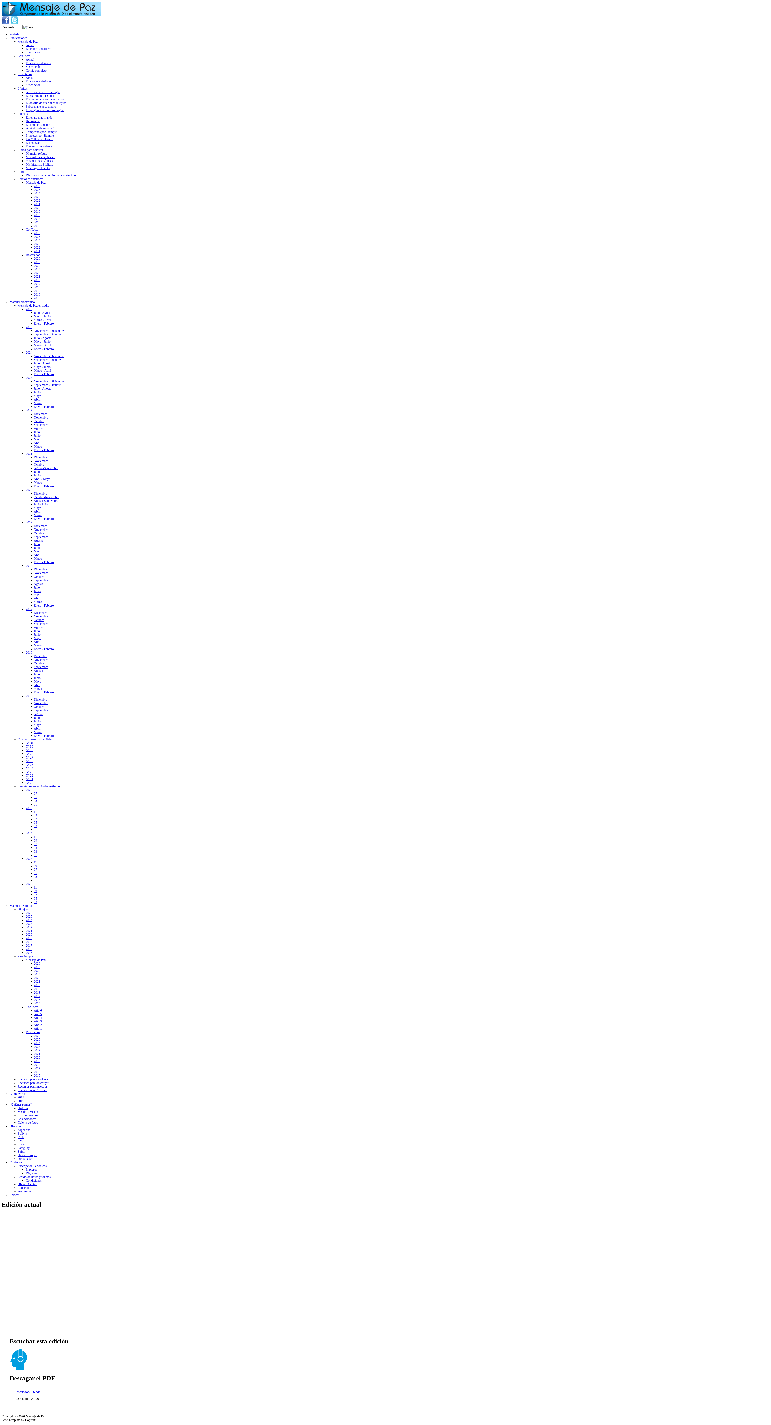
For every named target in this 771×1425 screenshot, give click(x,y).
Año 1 (38, 1028)
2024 (37, 193)
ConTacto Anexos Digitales (35, 739)
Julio (37, 432)
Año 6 (38, 1010)
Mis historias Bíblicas (39, 164)
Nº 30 (29, 746)
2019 (37, 211)
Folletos (23, 114)
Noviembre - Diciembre (49, 330)
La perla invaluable (38, 124)
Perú (20, 1140)
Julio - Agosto (42, 312)
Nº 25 (29, 764)
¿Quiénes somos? (21, 1104)
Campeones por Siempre (41, 132)
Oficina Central (27, 1184)
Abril (37, 399)
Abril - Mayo (42, 479)
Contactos (16, 1162)
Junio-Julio (41, 504)
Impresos (31, 1169)
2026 (37, 186)
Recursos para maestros (32, 1086)
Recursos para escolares (33, 1079)
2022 (37, 200)
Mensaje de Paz (28, 41)
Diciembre (40, 414)
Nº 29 (29, 750)
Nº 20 (29, 782)
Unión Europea (27, 1155)
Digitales (31, 1173)
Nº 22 (29, 775)
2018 (37, 215)
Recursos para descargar (33, 1083)
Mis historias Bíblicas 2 (40, 161)
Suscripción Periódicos (32, 1166)
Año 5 (38, 1014)
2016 (37, 222)
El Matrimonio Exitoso (40, 95)
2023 (37, 197)
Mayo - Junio (42, 316)
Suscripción (33, 52)
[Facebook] (6, 23)
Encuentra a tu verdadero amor (45, 99)
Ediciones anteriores (38, 48)
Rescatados (25, 74)
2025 (37, 189)
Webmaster (25, 1191)
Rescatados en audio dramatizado (39, 786)
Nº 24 (29, 768)
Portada (14, 34)
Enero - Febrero (44, 323)
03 (35, 800)
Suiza (21, 1151)
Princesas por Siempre (40, 135)
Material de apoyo (21, 905)
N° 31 (29, 743)
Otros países (25, 1158)
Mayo (37, 396)
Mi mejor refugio (36, 153)
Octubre (39, 421)
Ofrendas (15, 1126)
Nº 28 (29, 753)
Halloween (33, 121)
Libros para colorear (30, 150)
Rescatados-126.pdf (27, 1392)
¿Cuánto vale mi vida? (40, 128)
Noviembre (41, 417)
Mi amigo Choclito (38, 168)
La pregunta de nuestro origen (45, 110)
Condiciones (34, 1180)
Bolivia (22, 1133)
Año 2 (38, 1025)
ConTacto (24, 56)
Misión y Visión (28, 1111)
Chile (21, 1137)
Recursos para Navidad (32, 1090)
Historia (23, 1108)
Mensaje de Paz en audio (33, 305)
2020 (37, 208)
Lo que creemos (28, 1115)
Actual (30, 45)
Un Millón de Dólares (39, 139)
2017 (37, 218)
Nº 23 (29, 772)
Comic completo (36, 70)
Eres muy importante (39, 146)
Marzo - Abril (42, 320)
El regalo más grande (39, 117)
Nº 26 (29, 761)
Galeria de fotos (28, 1122)
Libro (21, 171)
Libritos (23, 88)
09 (35, 815)
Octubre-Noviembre (46, 497)
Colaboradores (27, 1119)
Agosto (38, 428)
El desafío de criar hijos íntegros (46, 103)
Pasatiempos (25, 956)
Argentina (24, 1130)
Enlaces (14, 1195)
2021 (37, 204)
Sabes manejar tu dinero (41, 106)
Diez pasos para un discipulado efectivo (51, 175)
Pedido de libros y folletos (34, 1177)
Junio (37, 392)
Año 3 (38, 1021)
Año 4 (38, 1017)
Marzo (38, 403)
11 (35, 811)
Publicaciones (18, 38)
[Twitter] (14, 23)
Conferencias (18, 1093)
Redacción (24, 1187)
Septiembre (41, 424)
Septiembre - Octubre (47, 334)
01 (35, 804)
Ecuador (23, 1144)
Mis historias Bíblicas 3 (40, 157)
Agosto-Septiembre (46, 468)
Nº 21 (29, 779)
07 (35, 793)
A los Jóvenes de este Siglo (43, 92)
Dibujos (23, 909)
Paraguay (24, 1148)
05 (35, 797)
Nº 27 (29, 757)
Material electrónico (22, 302)
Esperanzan (33, 142)
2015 (37, 226)
